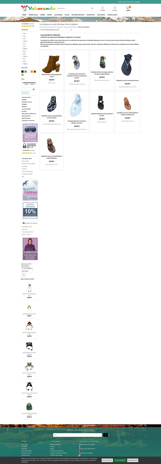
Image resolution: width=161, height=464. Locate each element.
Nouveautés (91, 15)
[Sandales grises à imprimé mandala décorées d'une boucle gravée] (76, 72)
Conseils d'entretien (27, 174)
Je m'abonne (26, 267)
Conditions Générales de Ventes (58, 453)
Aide (24, 441)
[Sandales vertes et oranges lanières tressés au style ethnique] (101, 70)
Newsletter (24, 446)
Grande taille (33, 15)
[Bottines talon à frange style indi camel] (51, 72)
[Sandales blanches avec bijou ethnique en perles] (76, 119)
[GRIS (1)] (25, 71)
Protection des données (56, 455)
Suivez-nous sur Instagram (86, 453)
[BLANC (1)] (28, 71)
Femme (24, 15)
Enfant (49, 15)
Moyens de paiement (55, 444)
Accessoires (58, 15)
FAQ (23, 176)
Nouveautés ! (26, 97)
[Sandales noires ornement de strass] (127, 78)
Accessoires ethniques (70, 27)
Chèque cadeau (112, 15)
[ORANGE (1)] (32, 71)
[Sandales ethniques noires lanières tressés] (101, 112)
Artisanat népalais (29, 113)
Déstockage (101, 15)
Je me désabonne (28, 268)
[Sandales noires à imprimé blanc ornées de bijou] (51, 114)
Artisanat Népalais (78, 15)
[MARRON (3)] (35, 71)
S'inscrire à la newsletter (28, 163)
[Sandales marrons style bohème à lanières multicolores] (127, 111)
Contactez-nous (25, 455)
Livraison (24, 169)
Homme (42, 15)
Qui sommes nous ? (26, 453)
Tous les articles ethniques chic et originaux (51, 27)
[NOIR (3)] (22, 71)
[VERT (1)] (22, 75)
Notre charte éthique (27, 171)
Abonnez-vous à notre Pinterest (87, 448)
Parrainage (24, 166)
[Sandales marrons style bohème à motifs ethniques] (51, 154)
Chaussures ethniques (84, 27)
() (32, 26)
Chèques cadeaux (28, 120)
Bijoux (67, 15)
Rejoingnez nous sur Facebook (87, 444)
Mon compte (25, 161)
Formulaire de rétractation (57, 451)
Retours (52, 448)
